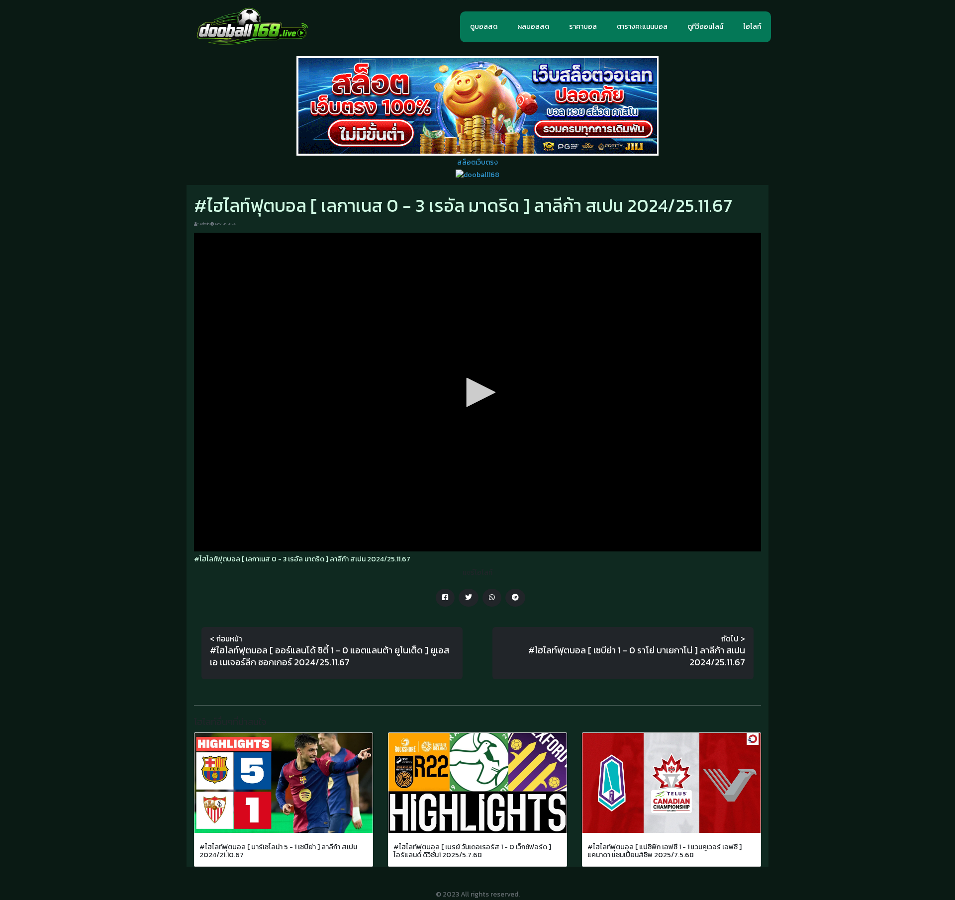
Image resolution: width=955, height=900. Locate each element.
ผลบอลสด (533, 26)
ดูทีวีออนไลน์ (705, 26)
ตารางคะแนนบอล (642, 26)
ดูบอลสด (483, 26)
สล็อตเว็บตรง (477, 162)
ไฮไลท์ (752, 26)
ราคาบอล (583, 26)
